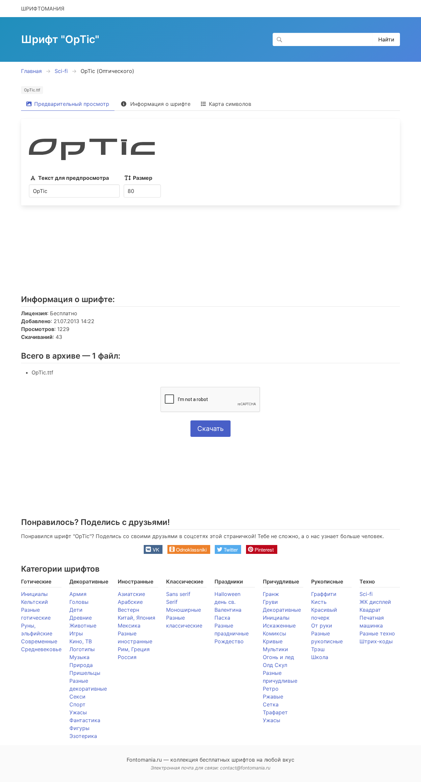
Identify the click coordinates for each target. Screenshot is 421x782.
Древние (80, 617)
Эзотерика (83, 736)
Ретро (271, 688)
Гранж (271, 594)
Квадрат (370, 609)
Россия (127, 657)
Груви (270, 602)
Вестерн (128, 609)
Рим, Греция (134, 649)
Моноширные (183, 609)
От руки (321, 625)
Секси (77, 696)
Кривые (273, 641)
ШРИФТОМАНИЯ (42, 8)
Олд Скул (275, 665)
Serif (172, 602)
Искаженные (279, 625)
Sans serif (178, 594)
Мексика (129, 625)
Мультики (275, 649)
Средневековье (41, 649)
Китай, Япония (136, 617)
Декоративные (282, 609)
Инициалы (34, 594)
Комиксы (274, 633)
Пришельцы (84, 673)
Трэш (318, 649)
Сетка (271, 704)
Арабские (130, 602)
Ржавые (273, 696)
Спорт (77, 704)
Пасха (222, 617)
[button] (153, 549)
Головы (78, 602)
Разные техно (377, 633)
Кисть (319, 602)
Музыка (79, 657)
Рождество (229, 641)
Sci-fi (366, 594)
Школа (319, 657)
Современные (39, 641)
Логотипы (82, 649)
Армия (78, 594)
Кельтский (34, 602)
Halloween (227, 594)
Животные (82, 625)
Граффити (323, 594)
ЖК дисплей (375, 602)
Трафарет (275, 712)
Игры (76, 633)
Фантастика (84, 720)
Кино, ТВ (80, 641)
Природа (81, 665)
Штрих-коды (376, 641)
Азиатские (131, 594)
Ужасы (78, 712)
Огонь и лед (278, 657)
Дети (76, 609)
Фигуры (79, 728)
